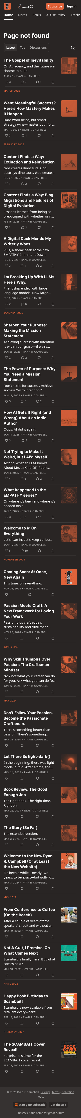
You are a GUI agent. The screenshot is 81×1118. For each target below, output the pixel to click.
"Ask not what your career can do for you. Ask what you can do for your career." (29, 678)
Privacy (45, 1092)
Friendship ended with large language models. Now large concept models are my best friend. (26, 290)
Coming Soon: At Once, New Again (25, 574)
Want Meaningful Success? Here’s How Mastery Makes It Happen (30, 108)
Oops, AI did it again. (20, 429)
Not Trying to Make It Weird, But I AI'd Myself (25, 454)
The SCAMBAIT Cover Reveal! (24, 1047)
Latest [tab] (11, 47)
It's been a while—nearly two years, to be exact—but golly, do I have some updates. (29, 874)
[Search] (72, 47)
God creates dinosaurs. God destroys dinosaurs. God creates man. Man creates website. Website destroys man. (28, 170)
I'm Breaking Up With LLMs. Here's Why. (29, 280)
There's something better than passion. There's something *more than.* (27, 731)
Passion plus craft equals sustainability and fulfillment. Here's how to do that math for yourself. (27, 624)
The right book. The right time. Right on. (27, 802)
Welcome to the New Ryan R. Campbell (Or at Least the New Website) (28, 861)
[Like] (6, 594)
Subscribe (55, 6)
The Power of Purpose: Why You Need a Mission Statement (30, 374)
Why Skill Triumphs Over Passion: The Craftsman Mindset (27, 664)
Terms (56, 1092)
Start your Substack (32, 1105)
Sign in (71, 6)
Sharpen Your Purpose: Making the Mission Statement (25, 330)
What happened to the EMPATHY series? (25, 493)
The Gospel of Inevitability (28, 60)
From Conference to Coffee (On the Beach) (29, 912)
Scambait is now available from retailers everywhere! (28, 1009)
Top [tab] (22, 47)
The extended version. (21, 833)
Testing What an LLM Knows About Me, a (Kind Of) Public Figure (26, 465)
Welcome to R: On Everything (20, 531)
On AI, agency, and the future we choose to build (29, 68)
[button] (8, 15)
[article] (40, 71)
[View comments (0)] (22, 638)
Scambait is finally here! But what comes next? (29, 961)
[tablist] (26, 47)
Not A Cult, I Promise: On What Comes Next (27, 950)
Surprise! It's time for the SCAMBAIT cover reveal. (23, 1057)
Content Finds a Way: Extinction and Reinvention (29, 159)
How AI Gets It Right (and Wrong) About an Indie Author (27, 418)
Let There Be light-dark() (27, 756)
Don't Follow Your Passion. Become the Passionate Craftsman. (28, 718)
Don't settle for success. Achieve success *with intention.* (28, 387)
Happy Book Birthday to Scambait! (26, 999)
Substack (22, 1113)
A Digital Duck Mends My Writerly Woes (27, 241)
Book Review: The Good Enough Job (25, 792)
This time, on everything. (23, 583)
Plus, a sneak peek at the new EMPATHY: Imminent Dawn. (26, 252)
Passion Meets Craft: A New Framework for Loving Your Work (29, 611)
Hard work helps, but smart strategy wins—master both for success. (28, 122)
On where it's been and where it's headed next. (29, 503)
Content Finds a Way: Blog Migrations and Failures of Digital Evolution (28, 200)
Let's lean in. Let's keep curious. (28, 539)
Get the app (58, 1105)
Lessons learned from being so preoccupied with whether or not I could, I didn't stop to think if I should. (29, 213)
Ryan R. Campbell (28, 76)
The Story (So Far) (21, 827)
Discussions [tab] (38, 47)
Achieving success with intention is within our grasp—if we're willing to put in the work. (29, 344)
